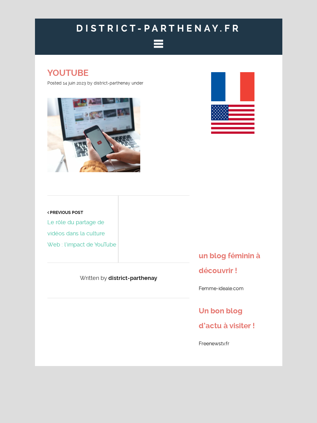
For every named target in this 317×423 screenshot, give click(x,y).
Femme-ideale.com (221, 288)
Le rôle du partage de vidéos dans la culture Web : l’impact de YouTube (81, 233)
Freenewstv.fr (214, 344)
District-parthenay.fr (158, 28)
